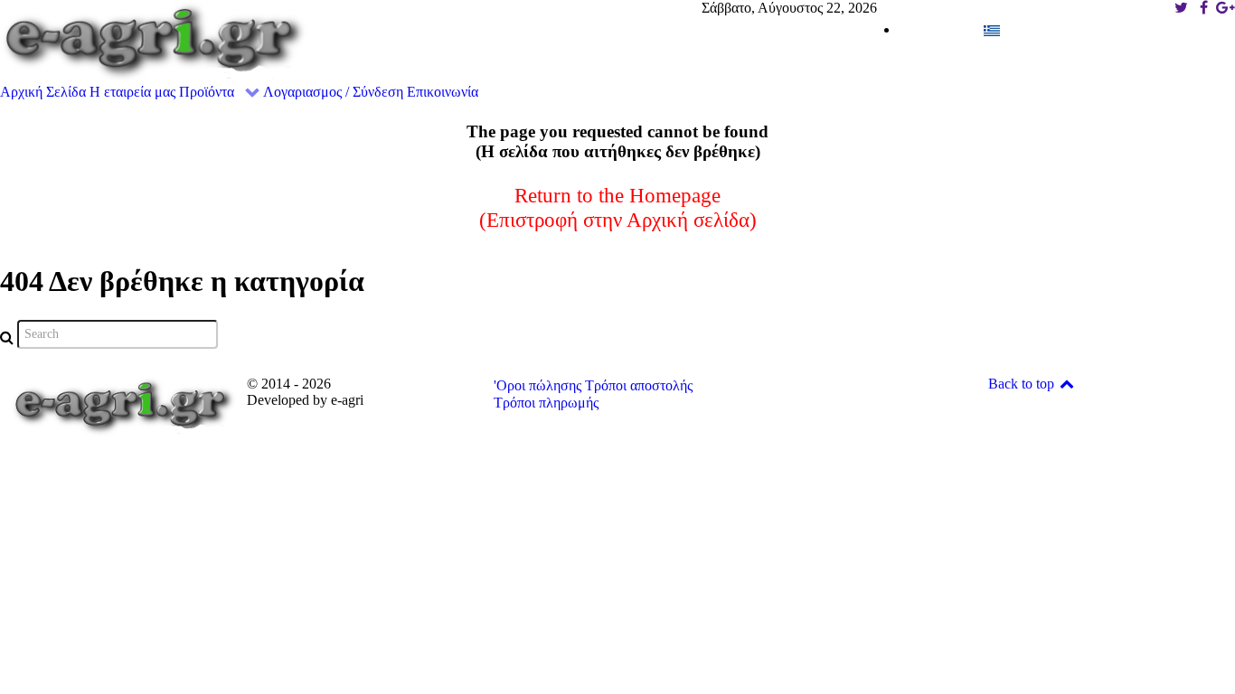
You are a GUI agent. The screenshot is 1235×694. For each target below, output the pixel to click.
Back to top (1023, 383)
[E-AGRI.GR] (154, 40)
